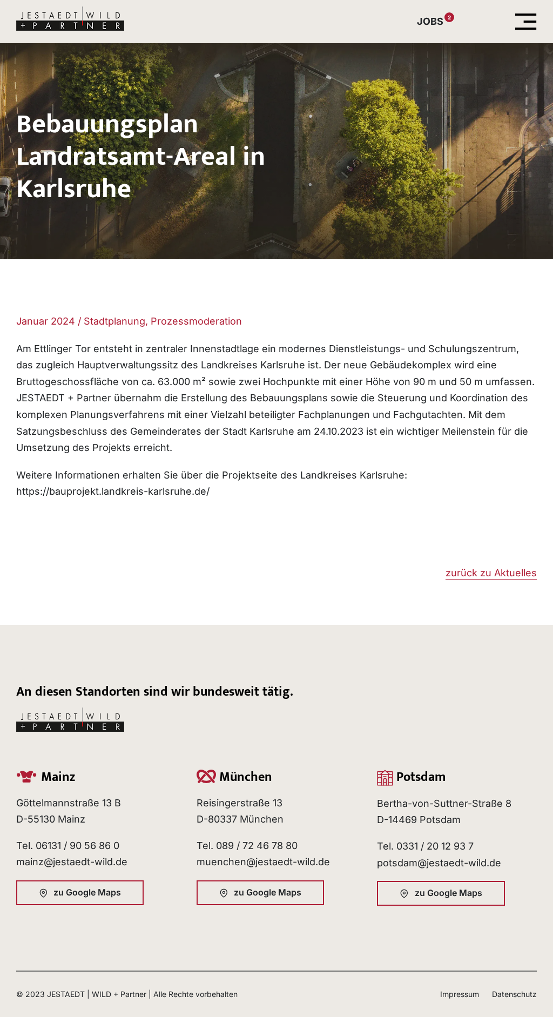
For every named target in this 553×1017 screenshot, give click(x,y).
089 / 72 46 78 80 (257, 845)
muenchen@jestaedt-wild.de (263, 861)
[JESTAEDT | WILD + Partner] (70, 11)
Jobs (430, 21)
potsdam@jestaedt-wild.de (439, 862)
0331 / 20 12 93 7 (435, 846)
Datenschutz (514, 994)
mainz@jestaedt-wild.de (71, 861)
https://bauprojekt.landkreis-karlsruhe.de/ (113, 491)
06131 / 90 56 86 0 (77, 845)
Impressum (459, 994)
